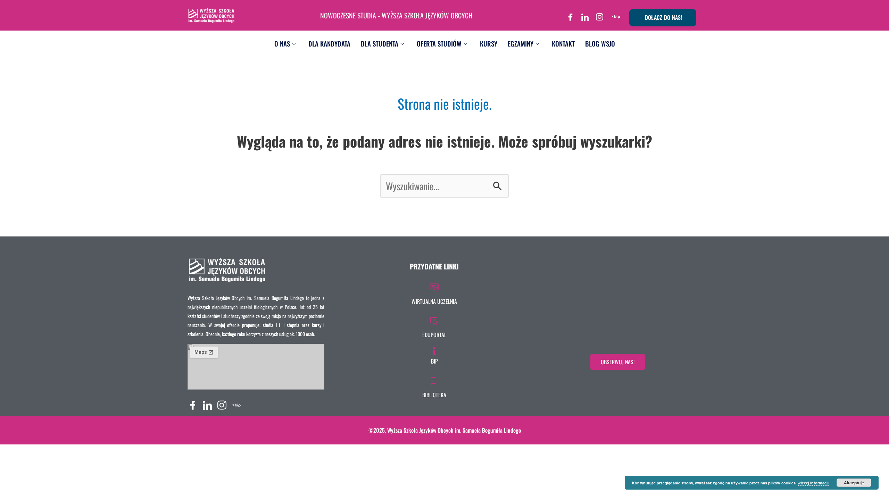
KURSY (488, 43)
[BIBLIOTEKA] (434, 386)
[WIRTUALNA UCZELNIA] (434, 292)
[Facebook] (570, 14)
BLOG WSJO (600, 43)
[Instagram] (600, 14)
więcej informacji (813, 482)
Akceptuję (854, 483)
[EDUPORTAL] (434, 326)
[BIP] (615, 14)
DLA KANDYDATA (329, 43)
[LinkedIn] (585, 14)
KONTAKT (563, 43)
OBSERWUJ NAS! (617, 362)
